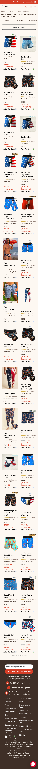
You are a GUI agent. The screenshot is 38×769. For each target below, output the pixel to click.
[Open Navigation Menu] (35, 6)
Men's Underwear (23, 11)
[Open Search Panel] (26, 6)
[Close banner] (35, 2)
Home (3, 11)
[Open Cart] (31, 6)
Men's (11, 11)
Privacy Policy (13, 755)
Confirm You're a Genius (19, 671)
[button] (33, 764)
